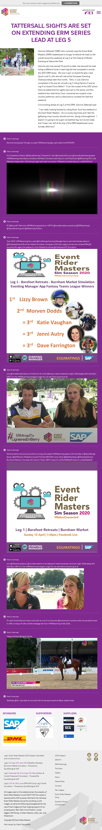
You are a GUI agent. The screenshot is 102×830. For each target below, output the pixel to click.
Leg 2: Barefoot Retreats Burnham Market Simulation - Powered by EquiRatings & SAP (23, 766)
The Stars (58, 769)
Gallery (57, 773)
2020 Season (60, 756)
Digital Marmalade (23, 824)
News (57, 777)
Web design (8, 824)
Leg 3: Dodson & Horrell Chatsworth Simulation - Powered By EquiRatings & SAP (24, 776)
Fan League (59, 790)
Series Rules (59, 781)
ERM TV (58, 760)
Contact (58, 786)
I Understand (70, 3)
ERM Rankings (61, 764)
